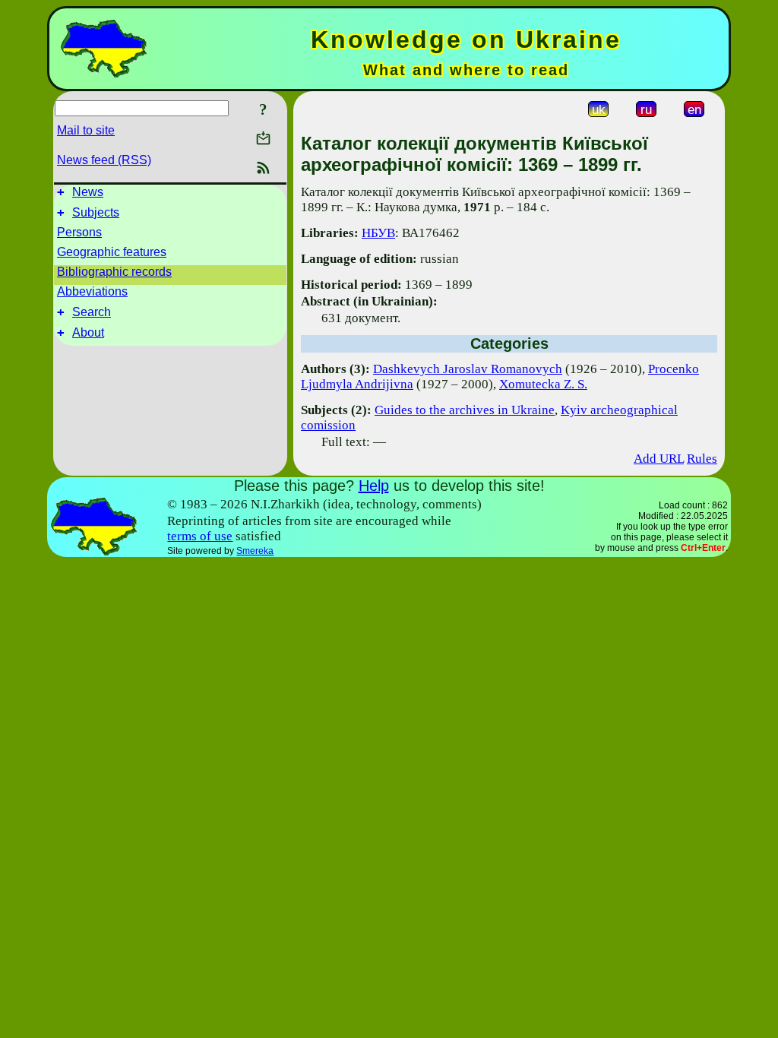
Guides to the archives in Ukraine (465, 410)
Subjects (95, 212)
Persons (79, 232)
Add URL (659, 458)
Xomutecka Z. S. (543, 384)
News (87, 191)
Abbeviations (92, 291)
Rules (702, 458)
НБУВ (378, 233)
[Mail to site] (263, 138)
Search (91, 311)
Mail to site (86, 130)
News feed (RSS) (104, 159)
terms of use (199, 536)
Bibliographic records (114, 271)
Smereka (255, 551)
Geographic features (111, 251)
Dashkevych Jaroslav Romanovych (467, 369)
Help (374, 485)
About (88, 332)
